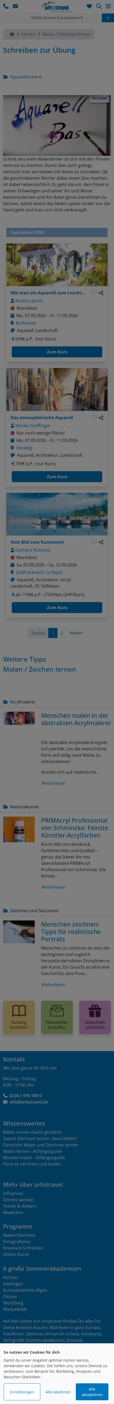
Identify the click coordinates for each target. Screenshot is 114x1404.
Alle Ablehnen (58, 1391)
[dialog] (57, 1373)
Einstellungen (22, 1391)
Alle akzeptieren (92, 1392)
